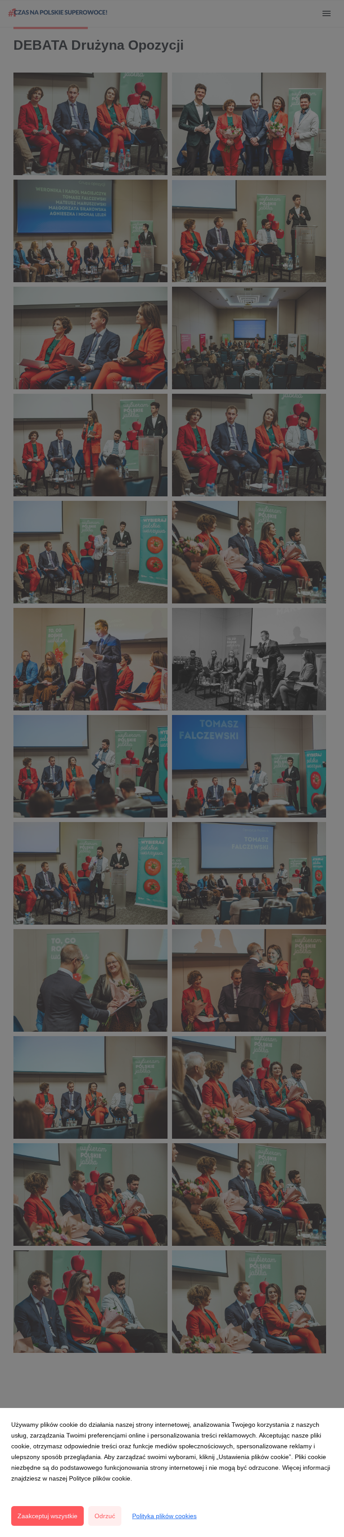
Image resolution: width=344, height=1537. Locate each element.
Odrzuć (105, 1516)
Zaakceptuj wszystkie (47, 1516)
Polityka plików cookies (164, 1516)
